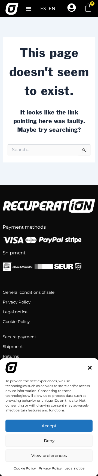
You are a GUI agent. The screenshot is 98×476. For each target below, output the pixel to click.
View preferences (49, 455)
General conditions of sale (28, 292)
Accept (49, 425)
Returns (11, 356)
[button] (90, 367)
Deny (49, 440)
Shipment (13, 346)
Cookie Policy (25, 468)
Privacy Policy (50, 468)
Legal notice (74, 468)
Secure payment (19, 336)
